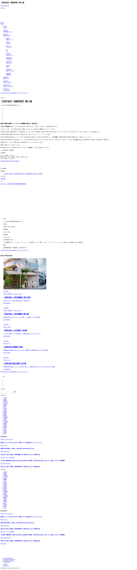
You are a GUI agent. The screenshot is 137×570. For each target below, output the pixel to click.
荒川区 (5, 399)
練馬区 (5, 426)
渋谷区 (5, 411)
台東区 (5, 418)
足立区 (5, 397)
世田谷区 (10, 183)
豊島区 (5, 423)
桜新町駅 (18, 183)
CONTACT (6, 565)
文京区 (5, 427)
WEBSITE (3, 161)
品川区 (5, 409)
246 (1, 183)
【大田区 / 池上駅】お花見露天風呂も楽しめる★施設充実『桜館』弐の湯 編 (22, 173)
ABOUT (5, 564)
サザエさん (5, 183)
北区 (4, 406)
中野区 (5, 424)
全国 (4, 433)
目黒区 (5, 430)
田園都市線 (23, 183)
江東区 (5, 408)
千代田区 (5, 421)
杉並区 (5, 414)
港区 (4, 429)
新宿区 (5, 412)
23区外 (5, 432)
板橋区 (5, 400)
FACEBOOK (16, 161)
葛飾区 (5, 405)
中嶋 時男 (3, 178)
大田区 (5, 403)
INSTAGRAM (9, 161)
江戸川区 (5, 402)
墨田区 (5, 415)
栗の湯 (14, 183)
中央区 (5, 420)
